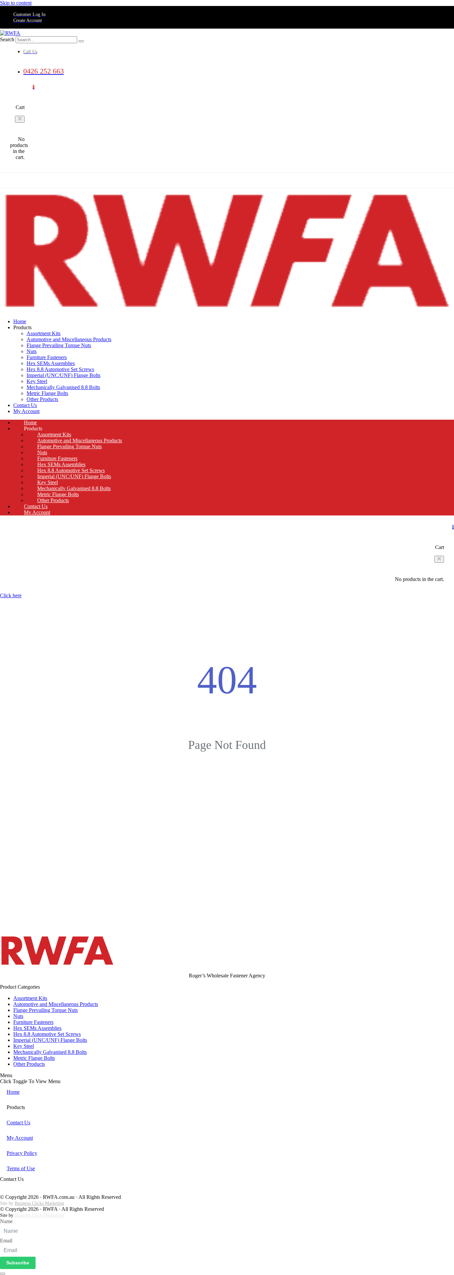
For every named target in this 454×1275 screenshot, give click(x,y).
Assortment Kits (43, 333)
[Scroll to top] (2, 1274)
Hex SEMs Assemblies (51, 363)
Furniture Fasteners (47, 357)
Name (6, 1221)
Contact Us (241, 180)
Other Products (42, 399)
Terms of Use (21, 1168)
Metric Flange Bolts (47, 393)
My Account (279, 180)
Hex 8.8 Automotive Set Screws (60, 369)
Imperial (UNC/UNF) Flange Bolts (63, 375)
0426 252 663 (14, 1191)
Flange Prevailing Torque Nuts (59, 345)
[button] (20, 119)
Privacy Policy (22, 1153)
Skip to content (16, 3)
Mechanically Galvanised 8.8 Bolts (63, 387)
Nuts (32, 351)
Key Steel (37, 381)
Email (6, 1240)
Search (7, 39)
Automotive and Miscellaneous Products (69, 339)
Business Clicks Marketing (39, 1203)
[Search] (81, 41)
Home (177, 180)
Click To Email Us (19, 1185)
